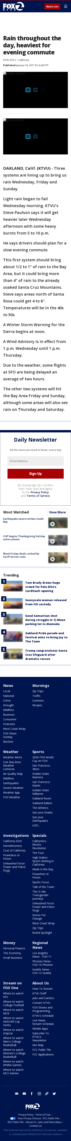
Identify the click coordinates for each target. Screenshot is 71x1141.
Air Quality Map (13, 774)
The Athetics (40, 808)
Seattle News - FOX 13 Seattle (41, 971)
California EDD (12, 841)
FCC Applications (43, 1054)
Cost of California (14, 850)
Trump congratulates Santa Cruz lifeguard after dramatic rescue (46, 655)
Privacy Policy (40, 492)
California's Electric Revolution (39, 844)
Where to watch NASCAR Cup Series (13, 1021)
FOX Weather (11, 797)
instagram (39, 1093)
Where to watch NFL (13, 995)
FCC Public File (41, 1050)
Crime (7, 700)
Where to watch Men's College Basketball (13, 1041)
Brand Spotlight (42, 932)
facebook (32, 1093)
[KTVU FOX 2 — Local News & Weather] (14, 6)
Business (9, 714)
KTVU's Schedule (43, 1015)
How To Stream (42, 988)
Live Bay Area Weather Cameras (12, 765)
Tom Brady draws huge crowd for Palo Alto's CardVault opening (42, 587)
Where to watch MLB (13, 1011)
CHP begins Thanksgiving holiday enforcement (24, 537)
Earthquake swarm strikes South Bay (23, 520)
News (8, 685)
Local (6, 691)
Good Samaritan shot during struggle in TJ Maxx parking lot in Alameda (45, 620)
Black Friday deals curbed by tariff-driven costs (21, 555)
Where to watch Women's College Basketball (14, 1053)
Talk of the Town (43, 887)
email (17, 1093)
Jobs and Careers (43, 998)
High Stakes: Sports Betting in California (43, 861)
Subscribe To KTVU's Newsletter (40, 1036)
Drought (8, 705)
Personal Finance (14, 948)
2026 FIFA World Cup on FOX (42, 759)
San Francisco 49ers (41, 767)
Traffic (36, 696)
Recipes (37, 705)
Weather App (11, 792)
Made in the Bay (42, 869)
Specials (39, 835)
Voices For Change (39, 916)
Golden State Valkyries (40, 792)
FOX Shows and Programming (42, 1009)
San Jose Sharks (42, 812)
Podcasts (9, 724)
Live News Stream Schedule (43, 1022)
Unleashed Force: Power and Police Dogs (14, 866)
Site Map (38, 1045)
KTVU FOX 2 (9, 60)
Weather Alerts (12, 757)
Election (8, 741)
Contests (38, 700)
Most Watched (16, 512)
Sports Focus (40, 882)
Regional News (40, 945)
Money (9, 942)
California (23, 60)
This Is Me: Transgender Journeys (40, 895)
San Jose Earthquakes (40, 819)
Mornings (40, 685)
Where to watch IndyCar (13, 1031)
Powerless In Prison (11, 856)
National (8, 696)
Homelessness (12, 846)
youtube (24, 1093)
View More (57, 512)
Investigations (16, 835)
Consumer (9, 719)
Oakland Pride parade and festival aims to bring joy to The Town (46, 637)
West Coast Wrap (14, 729)
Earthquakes (11, 783)
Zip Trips (37, 691)
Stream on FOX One (12, 985)
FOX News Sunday (10, 735)
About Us (40, 983)
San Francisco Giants (41, 783)
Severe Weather (13, 788)
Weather (11, 751)
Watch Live (52, 6)
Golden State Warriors (40, 775)
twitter (54, 1093)
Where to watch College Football (13, 1003)
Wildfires (8, 710)
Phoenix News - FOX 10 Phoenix (42, 963)
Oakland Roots (41, 798)
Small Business (12, 958)
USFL (35, 825)
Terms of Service (38, 496)
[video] (58, 522)
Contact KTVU (41, 1003)
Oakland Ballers (42, 803)
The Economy (12, 953)
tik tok (47, 1093)
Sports (38, 751)
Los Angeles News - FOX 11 (41, 954)
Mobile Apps (40, 1028)
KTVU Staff (39, 993)
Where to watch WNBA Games (13, 1063)
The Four (38, 853)
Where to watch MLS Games (13, 1071)
